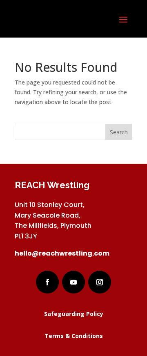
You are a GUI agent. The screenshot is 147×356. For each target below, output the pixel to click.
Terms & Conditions (74, 336)
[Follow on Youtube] (73, 282)
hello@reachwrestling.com (62, 253)
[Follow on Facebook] (47, 282)
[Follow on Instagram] (99, 282)
